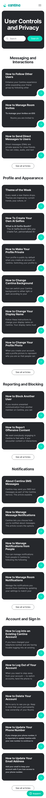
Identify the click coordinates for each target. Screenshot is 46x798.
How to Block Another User (20, 398)
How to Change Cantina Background (19, 282)
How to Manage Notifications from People (17, 546)
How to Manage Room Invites (20, 106)
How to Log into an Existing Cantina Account (18, 633)
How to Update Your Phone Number (19, 729)
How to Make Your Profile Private (18, 251)
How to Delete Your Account (18, 697)
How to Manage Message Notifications (20, 513)
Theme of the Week (18, 190)
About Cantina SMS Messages (18, 482)
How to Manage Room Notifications (20, 579)
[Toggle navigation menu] (39, 5)
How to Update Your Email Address (19, 760)
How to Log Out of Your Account (21, 666)
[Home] (11, 5)
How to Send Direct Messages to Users (18, 138)
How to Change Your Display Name (19, 313)
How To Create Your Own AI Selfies (19, 219)
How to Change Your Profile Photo (19, 344)
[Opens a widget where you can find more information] (35, 794)
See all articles (23, 166)
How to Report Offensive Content (18, 429)
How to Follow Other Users (19, 75)
